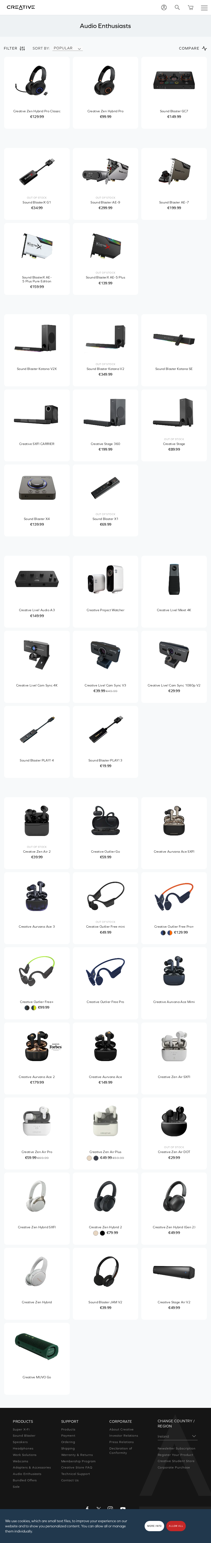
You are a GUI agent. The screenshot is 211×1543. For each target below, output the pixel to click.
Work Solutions (25, 1455)
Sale (16, 1487)
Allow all (176, 1526)
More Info (154, 1526)
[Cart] (191, 7)
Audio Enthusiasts (27, 1474)
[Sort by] (79, 48)
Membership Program (78, 1461)
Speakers (20, 1442)
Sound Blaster (24, 1435)
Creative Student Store (176, 1461)
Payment (68, 1435)
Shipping (68, 1448)
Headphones (23, 1448)
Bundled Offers (25, 1480)
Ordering (68, 1442)
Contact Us (70, 1480)
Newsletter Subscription (177, 1448)
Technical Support (75, 1474)
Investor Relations (123, 1435)
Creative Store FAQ (76, 1467)
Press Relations (121, 1442)
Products (68, 1429)
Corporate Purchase (174, 1467)
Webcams (20, 1461)
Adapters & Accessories (32, 1467)
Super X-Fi (21, 1429)
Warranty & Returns (77, 1455)
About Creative (121, 1429)
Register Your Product (175, 1455)
